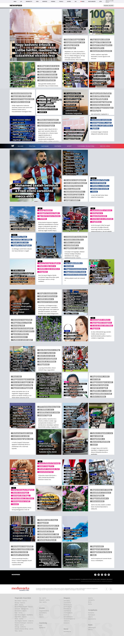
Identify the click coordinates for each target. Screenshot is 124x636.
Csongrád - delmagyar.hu (21, 608)
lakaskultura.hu (68, 604)
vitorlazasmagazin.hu (69, 618)
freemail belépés (108, 5)
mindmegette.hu (68, 612)
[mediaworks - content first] (20, 589)
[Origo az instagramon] (102, 575)
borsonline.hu (67, 631)
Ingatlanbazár (91, 1)
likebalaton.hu (67, 608)
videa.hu (90, 616)
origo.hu (41, 616)
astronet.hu (67, 600)
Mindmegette (29, 1)
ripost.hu (90, 598)
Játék (100, 1)
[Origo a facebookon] (95, 575)
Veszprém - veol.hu (44, 600)
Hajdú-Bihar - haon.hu (21, 616)
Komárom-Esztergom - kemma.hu (24, 622)
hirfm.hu (90, 629)
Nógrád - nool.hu (19, 625)
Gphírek (69, 1)
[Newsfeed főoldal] (16, 575)
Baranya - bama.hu (20, 602)
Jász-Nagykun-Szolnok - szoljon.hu (24, 620)
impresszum (103, 579)
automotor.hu (67, 602)
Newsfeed (44, 1)
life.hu (89, 602)
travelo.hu (66, 614)
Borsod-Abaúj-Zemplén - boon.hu (24, 606)
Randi (83, 1)
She (75, 1)
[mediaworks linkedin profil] (110, 589)
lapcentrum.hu (92, 619)
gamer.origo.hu (68, 606)
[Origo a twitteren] (99, 575)
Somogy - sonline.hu (20, 626)
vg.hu (40, 625)
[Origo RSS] (109, 575)
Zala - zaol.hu (43, 602)
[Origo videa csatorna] (105, 575)
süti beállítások (96, 579)
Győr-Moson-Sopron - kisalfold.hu (24, 614)
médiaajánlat (109, 579)
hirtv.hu (41, 614)
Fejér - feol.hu (18, 612)
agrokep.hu (42, 627)
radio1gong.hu (92, 627)
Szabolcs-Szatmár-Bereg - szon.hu (24, 628)
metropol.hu (91, 600)
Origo (15, 1)
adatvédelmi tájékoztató (74, 579)
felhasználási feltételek (86, 579)
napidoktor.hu (67, 610)
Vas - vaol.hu (42, 598)
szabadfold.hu (43, 612)
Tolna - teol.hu (18, 631)
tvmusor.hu (67, 622)
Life (21, 1)
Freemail (53, 1)
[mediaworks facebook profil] (106, 589)
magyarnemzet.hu (44, 610)
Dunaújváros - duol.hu (21, 610)
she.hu (90, 604)
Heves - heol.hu (19, 618)
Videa (37, 1)
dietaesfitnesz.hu (68, 616)
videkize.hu (67, 620)
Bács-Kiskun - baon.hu (21, 600)
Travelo (61, 1)
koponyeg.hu (91, 614)
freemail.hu (91, 612)
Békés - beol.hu (19, 604)
